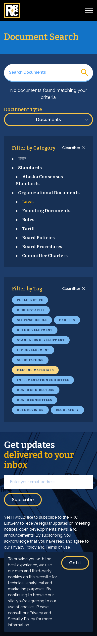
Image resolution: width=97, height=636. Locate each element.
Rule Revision (30, 410)
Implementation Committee (43, 380)
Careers (67, 320)
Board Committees (34, 400)
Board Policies (38, 237)
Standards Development (41, 340)
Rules (28, 219)
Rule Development (34, 330)
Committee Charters (45, 255)
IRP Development (33, 350)
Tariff (28, 228)
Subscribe (23, 499)
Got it (75, 562)
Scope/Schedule (32, 320)
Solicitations (30, 360)
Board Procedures (42, 246)
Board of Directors (35, 390)
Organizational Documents (49, 193)
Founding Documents (46, 210)
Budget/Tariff (31, 310)
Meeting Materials (35, 370)
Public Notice (30, 300)
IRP (22, 159)
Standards (30, 168)
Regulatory (67, 410)
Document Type (23, 109)
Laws (28, 202)
